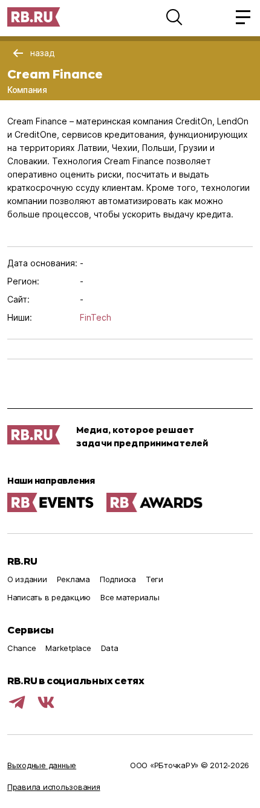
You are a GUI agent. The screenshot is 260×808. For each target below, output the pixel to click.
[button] (174, 17)
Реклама (73, 579)
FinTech (95, 317)
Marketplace (68, 648)
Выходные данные (41, 765)
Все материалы (130, 597)
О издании (27, 579)
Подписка (118, 579)
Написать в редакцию (49, 597)
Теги (154, 579)
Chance (21, 648)
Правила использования (53, 787)
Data (110, 648)
